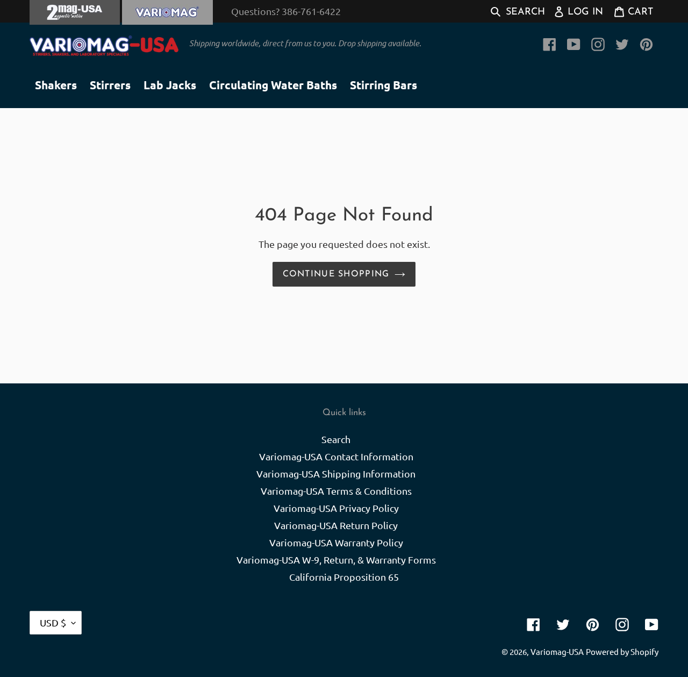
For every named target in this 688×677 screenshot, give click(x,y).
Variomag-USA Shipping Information (335, 473)
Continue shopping (336, 274)
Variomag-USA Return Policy (336, 525)
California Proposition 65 (344, 576)
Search (335, 439)
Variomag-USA (557, 651)
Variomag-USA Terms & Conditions (336, 490)
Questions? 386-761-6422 (286, 11)
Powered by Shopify (622, 651)
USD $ (53, 622)
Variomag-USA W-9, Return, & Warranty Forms (336, 559)
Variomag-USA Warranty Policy (336, 542)
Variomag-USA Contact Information (336, 456)
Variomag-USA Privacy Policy (336, 508)
